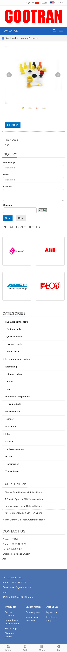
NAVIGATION (10, 30)
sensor (10, 419)
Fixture (9, 456)
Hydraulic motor (15, 344)
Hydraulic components (16, 321)
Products (33, 38)
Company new (33, 612)
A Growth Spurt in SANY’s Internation (24, 499)
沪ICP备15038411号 (12, 597)
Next (57, 75)
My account (52, 612)
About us (52, 606)
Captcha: (8, 205)
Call (25, 650)
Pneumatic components (17, 396)
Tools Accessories (14, 449)
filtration (9, 441)
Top (58, 650)
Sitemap (28, 597)
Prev (9, 75)
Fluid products (14, 404)
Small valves (13, 351)
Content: (8, 186)
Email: (6, 174)
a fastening (11, 366)
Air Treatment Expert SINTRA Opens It (24, 513)
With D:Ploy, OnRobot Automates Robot (25, 519)
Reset (21, 218)
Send (8, 218)
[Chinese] (41, 2)
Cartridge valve (14, 329)
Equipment (10, 426)
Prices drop (11, 628)
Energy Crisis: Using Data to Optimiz (23, 506)
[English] (56, 2)
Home (23, 38)
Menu (42, 650)
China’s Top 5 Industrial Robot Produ (23, 492)
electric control (12, 411)
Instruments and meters (17, 359)
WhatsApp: (9, 162)
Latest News (33, 606)
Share (8, 650)
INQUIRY (14, 125)
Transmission (12, 464)
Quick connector (15, 336)
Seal (9, 389)
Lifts (7, 434)
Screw (10, 381)
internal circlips (14, 374)
